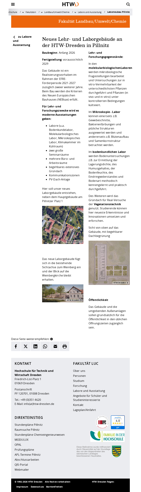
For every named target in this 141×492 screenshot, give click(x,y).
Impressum (22, 486)
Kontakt (78, 405)
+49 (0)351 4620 (30, 400)
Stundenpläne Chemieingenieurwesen (40, 435)
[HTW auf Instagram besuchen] (102, 486)
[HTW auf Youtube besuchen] (123, 486)
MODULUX (21, 440)
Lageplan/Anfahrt (84, 410)
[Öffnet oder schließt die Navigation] (13, 4)
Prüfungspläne (24, 450)
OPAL (18, 445)
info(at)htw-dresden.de (39, 404)
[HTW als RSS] (95, 486)
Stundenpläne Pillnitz (28, 425)
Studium (78, 381)
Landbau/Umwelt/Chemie (56, 12)
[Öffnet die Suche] (128, 4)
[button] (51, 338)
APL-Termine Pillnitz (27, 455)
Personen (79, 376)
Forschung (80, 386)
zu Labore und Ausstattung (22, 41)
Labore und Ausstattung (90, 12)
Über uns (79, 371)
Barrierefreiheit (54, 486)
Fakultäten (31, 12)
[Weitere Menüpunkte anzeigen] (23, 12)
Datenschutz (37, 486)
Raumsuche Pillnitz (27, 430)
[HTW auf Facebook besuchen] (116, 486)
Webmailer (22, 470)
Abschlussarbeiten (27, 460)
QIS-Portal (21, 465)
